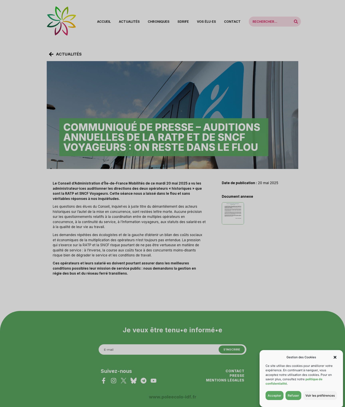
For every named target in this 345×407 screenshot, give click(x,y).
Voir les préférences (320, 395)
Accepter (274, 395)
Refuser (293, 395)
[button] (335, 357)
